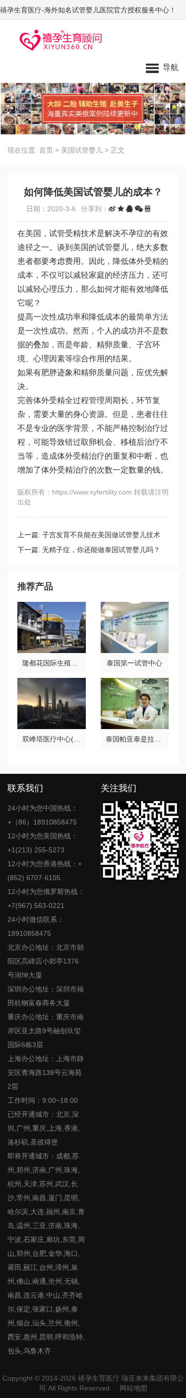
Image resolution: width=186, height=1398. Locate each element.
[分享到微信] (139, 208)
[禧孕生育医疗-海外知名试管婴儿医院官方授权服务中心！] (57, 40)
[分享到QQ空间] (121, 208)
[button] (162, 67)
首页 (46, 150)
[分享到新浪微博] (112, 208)
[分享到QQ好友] (129, 208)
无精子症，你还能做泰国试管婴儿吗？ (101, 550)
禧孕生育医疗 (99, 1378)
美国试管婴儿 (82, 150)
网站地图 (133, 1388)
